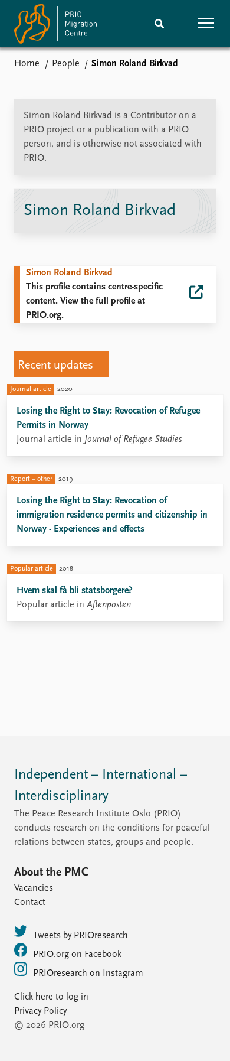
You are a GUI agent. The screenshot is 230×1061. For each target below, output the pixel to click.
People (66, 64)
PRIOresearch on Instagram (88, 973)
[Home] (55, 26)
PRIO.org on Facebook (77, 954)
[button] (206, 23)
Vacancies (33, 888)
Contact (29, 902)
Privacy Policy (40, 1011)
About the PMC (51, 872)
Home (27, 64)
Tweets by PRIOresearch (80, 935)
